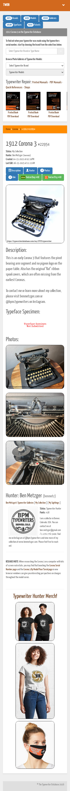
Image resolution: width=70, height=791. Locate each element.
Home (8, 129)
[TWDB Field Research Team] (35, 745)
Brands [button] (12, 18)
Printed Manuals (40, 82)
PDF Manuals (56, 82)
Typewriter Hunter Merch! (35, 596)
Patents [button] (34, 25)
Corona (15, 129)
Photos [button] (46, 170)
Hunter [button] (32, 170)
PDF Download (13, 116)
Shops (27, 87)
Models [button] (30, 18)
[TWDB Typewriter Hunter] (35, 621)
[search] (35, 65)
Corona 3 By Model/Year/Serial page (38, 569)
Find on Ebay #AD (32, 177)
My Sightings (54, 503)
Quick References (14, 87)
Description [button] (16, 170)
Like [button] (13, 177)
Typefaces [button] (14, 25)
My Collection (40, 503)
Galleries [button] (49, 18)
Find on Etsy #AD (54, 177)
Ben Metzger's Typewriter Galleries (20, 503)
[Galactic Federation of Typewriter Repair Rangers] (35, 681)
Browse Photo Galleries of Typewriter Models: (24, 59)
